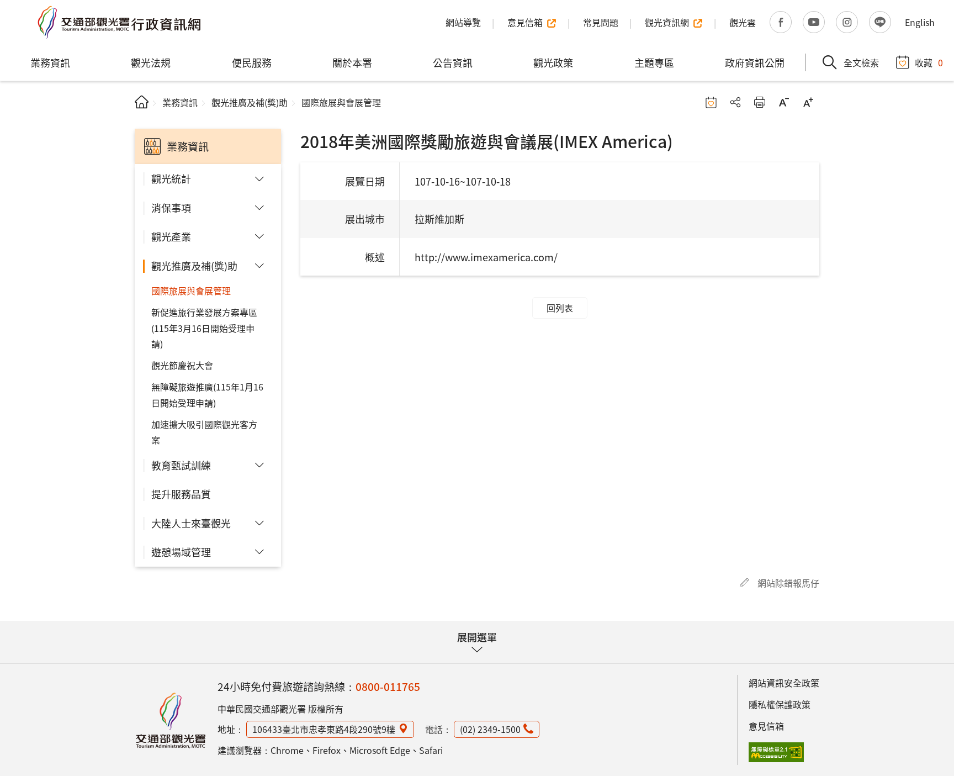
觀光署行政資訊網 (170, 720)
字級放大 (808, 102)
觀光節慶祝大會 (182, 365)
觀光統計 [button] (171, 178)
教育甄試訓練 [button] (181, 465)
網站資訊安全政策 (784, 682)
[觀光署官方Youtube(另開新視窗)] (814, 22)
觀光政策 (553, 62)
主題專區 (654, 62)
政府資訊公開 (755, 62)
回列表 (560, 307)
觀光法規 (151, 62)
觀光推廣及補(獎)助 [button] (194, 265)
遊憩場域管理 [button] (181, 552)
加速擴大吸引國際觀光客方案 (204, 432)
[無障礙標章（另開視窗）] (776, 752)
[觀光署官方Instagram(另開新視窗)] (847, 22)
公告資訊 (453, 62)
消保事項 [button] (171, 207)
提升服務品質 (181, 494)
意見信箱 (766, 725)
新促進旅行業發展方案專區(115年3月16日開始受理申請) (204, 328)
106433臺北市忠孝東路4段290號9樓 (323, 729)
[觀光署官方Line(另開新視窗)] (880, 22)
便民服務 (252, 62)
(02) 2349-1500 (490, 729)
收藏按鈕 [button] (711, 102)
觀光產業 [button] (171, 236)
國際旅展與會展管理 (191, 290)
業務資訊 (50, 62)
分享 (735, 102)
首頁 (142, 102)
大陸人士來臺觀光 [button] (191, 523)
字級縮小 (784, 102)
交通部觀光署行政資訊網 (119, 22)
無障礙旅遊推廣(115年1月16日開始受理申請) (207, 394)
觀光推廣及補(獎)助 (249, 102)
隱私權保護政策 (779, 704)
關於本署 (352, 62)
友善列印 (760, 102)
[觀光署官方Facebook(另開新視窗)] (781, 22)
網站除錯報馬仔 (788, 582)
